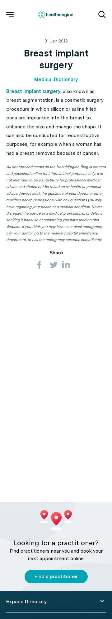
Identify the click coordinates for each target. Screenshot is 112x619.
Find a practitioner (56, 576)
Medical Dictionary (56, 79)
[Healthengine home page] (55, 14)
